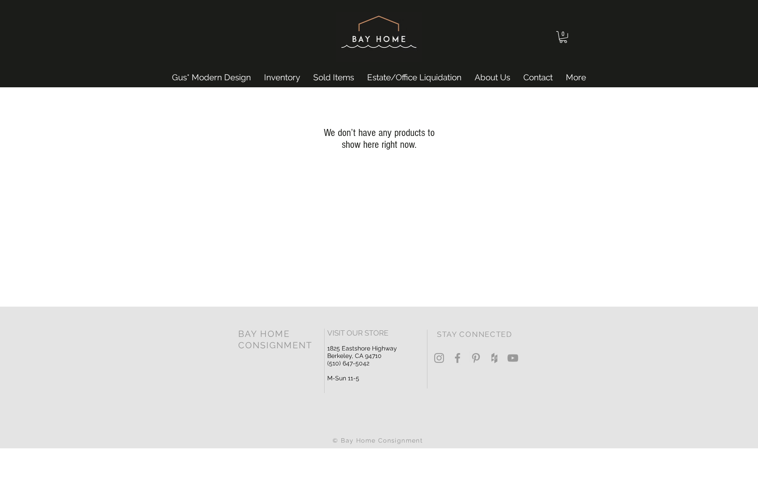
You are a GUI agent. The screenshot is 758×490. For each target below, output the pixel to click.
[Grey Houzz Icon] (494, 358)
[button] (563, 37)
